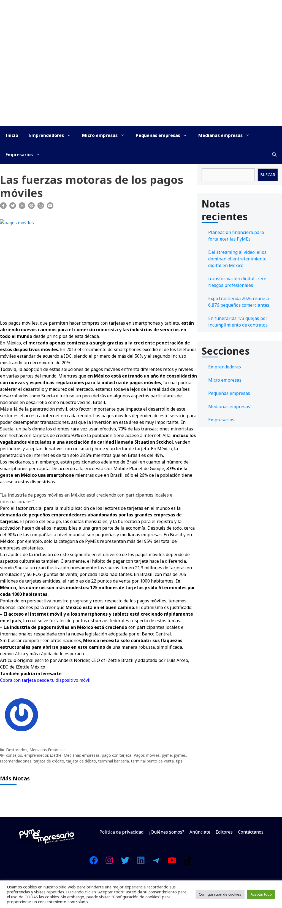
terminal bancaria (113, 761)
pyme (167, 755)
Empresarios (19, 155)
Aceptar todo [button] (261, 894)
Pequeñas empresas (158, 135)
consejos (14, 755)
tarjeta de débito (81, 761)
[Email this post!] (50, 207)
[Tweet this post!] (12, 207)
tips (179, 761)
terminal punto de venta (152, 761)
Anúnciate (199, 832)
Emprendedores (46, 135)
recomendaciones (15, 761)
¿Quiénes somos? (166, 832)
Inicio (12, 135)
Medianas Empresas (47, 749)
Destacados (16, 749)
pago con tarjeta (116, 755)
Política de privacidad (121, 832)
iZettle (55, 755)
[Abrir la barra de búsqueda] (274, 154)
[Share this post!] (3, 207)
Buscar (267, 174)
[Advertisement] (141, 84)
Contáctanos (251, 832)
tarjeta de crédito (49, 761)
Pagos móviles (147, 755)
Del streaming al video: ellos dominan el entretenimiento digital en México (237, 258)
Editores (224, 832)
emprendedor (36, 755)
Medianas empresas (220, 135)
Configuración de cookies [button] (220, 894)
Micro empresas (100, 135)
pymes (180, 755)
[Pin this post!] (31, 207)
